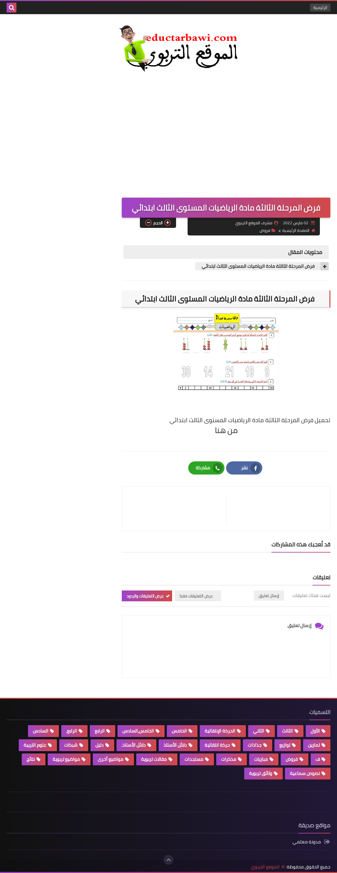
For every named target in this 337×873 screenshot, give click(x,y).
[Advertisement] (168, 132)
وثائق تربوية (260, 773)
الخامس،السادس (138, 730)
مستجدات (194, 759)
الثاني (258, 730)
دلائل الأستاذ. (133, 745)
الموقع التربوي (265, 866)
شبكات (71, 745)
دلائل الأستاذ (175, 745)
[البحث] (11, 8)
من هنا (226, 430)
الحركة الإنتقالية (220, 730)
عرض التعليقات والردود (145, 596)
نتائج (31, 759)
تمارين (314, 745)
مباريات (261, 759)
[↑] (168, 860)
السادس (40, 730)
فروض (265, 230)
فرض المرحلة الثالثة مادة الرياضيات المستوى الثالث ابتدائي (259, 266)
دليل (99, 745)
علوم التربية (35, 745)
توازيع (284, 745)
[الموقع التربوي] (168, 50)
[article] (177, 508)
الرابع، (71, 730)
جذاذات (255, 745)
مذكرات (228, 759)
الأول (315, 730)
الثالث (287, 730)
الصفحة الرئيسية (295, 230)
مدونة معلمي (307, 842)
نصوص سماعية (305, 773)
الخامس (179, 730)
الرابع (100, 730)
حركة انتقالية (217, 745)
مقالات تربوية (154, 759)
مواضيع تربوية (66, 759)
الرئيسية (320, 7)
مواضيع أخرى (110, 759)
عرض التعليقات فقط (196, 596)
